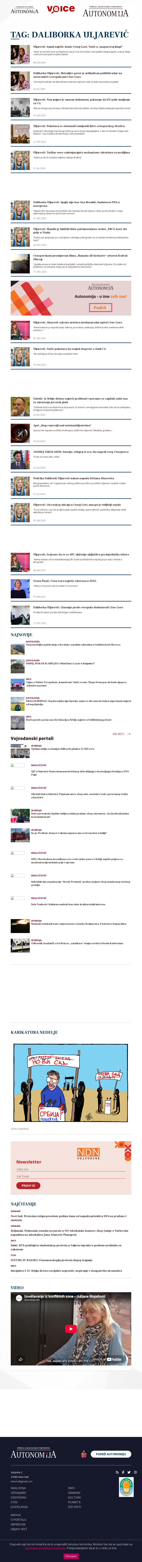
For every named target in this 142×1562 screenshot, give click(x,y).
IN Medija (36, 745)
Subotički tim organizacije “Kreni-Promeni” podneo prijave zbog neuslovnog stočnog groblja (80, 883)
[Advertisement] (71, 189)
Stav (13, 1255)
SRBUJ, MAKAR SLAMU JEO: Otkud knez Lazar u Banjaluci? (60, 663)
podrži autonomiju (111, 1454)
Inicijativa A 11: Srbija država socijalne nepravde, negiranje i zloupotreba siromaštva (66, 1271)
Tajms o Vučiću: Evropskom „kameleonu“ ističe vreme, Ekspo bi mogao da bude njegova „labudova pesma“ (76, 684)
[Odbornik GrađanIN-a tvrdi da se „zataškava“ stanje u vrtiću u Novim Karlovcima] (20, 946)
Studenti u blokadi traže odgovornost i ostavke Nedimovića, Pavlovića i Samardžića (78, 924)
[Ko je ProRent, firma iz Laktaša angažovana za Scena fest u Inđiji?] (20, 835)
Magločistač (38, 765)
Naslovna (18, 1488)
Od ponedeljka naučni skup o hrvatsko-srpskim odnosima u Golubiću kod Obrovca (73, 644)
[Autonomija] (105, 11)
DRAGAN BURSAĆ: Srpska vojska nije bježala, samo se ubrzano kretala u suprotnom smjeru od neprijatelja (78, 703)
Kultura (74, 1497)
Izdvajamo (18, 1493)
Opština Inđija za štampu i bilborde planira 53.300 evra (62, 749)
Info (28, 679)
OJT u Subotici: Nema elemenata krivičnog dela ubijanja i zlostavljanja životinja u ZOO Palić (80, 773)
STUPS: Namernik (20, 1128)
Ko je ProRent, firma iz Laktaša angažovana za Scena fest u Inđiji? (69, 833)
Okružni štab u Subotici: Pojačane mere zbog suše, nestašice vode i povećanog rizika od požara (79, 796)
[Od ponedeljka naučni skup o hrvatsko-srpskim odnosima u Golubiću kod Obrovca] (18, 647)
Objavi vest (19, 1529)
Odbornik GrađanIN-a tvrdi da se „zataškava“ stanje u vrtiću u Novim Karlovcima (77, 943)
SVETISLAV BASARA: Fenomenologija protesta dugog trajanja (51, 1260)
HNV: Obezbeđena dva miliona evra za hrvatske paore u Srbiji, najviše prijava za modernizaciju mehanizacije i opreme (77, 861)
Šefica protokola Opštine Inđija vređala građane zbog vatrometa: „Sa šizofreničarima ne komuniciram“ (80, 815)
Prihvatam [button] (71, 1556)
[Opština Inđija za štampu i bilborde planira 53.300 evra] (20, 751)
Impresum (18, 1524)
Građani (15, 1211)
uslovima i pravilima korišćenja (45, 1548)
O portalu (18, 1520)
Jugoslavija (32, 641)
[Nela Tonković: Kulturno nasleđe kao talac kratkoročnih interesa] (20, 906)
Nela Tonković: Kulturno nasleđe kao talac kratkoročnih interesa (68, 904)
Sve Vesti (119, 734)
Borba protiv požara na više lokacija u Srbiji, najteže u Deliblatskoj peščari (68, 720)
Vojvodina (18, 1497)
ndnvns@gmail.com (22, 1481)
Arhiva (16, 1515)
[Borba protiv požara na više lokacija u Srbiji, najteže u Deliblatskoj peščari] (18, 722)
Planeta (74, 1502)
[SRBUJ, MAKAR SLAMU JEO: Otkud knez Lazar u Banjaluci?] (18, 666)
